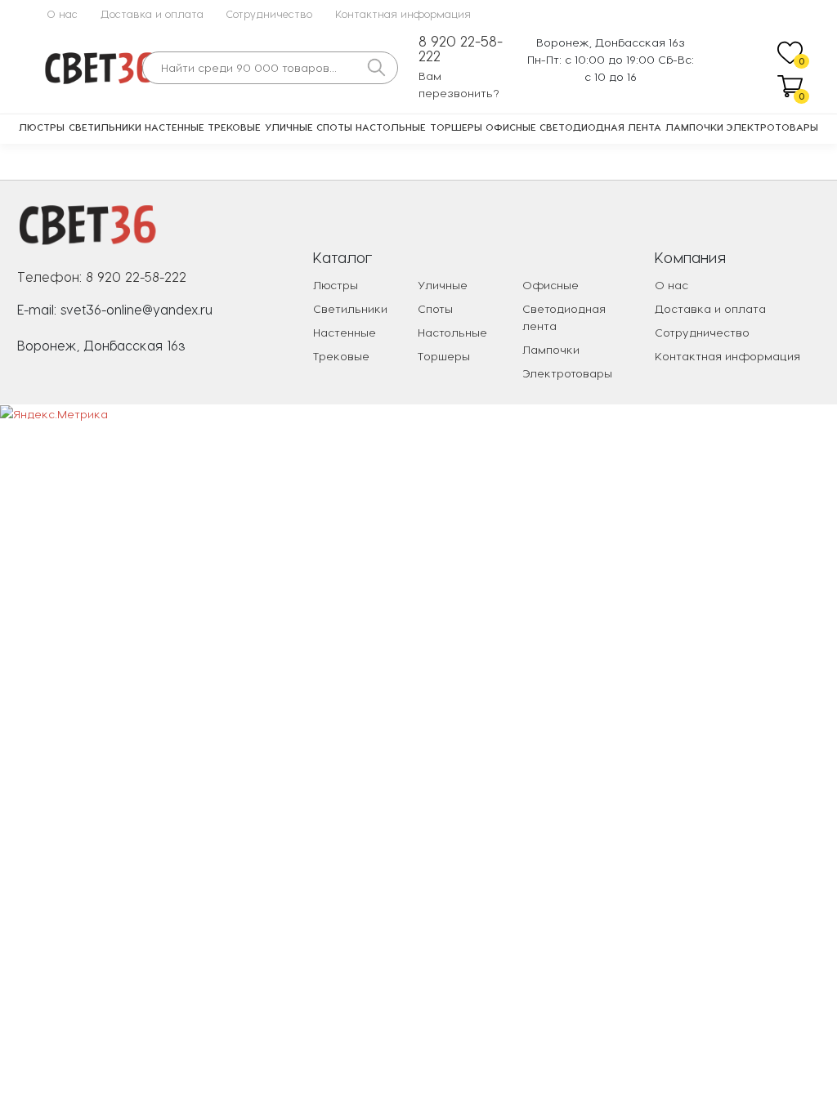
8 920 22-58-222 (460, 48)
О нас (62, 13)
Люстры (42, 126)
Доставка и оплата (152, 13)
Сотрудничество (269, 13)
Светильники (105, 126)
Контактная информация (403, 13)
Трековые (234, 126)
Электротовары (772, 126)
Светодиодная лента (600, 126)
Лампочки (694, 126)
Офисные (511, 126)
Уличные (289, 126)
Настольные (391, 126)
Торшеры (456, 126)
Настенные (174, 126)
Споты (334, 126)
